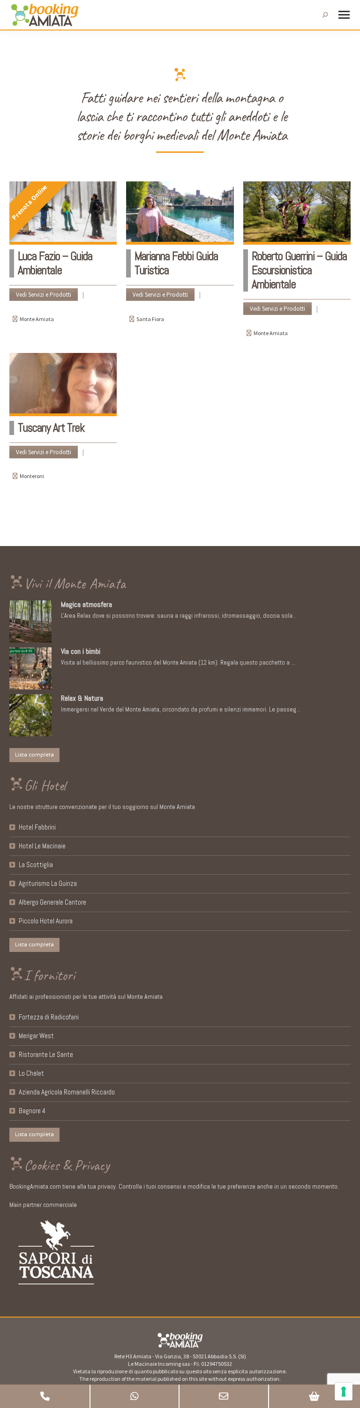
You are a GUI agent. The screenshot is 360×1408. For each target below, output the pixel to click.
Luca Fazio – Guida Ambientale (55, 263)
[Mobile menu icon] (344, 14)
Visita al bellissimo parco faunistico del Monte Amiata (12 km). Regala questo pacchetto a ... (178, 663)
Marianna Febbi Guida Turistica (176, 263)
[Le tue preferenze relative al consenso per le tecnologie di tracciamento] (343, 1392)
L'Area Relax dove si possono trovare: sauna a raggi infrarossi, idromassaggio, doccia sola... (179, 616)
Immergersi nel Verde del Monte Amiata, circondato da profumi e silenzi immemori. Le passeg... (180, 709)
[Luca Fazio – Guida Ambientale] (63, 213)
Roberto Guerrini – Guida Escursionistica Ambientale (299, 270)
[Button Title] (45, 1396)
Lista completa (34, 755)
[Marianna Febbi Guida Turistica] (179, 213)
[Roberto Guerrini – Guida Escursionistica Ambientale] (297, 213)
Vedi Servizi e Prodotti (43, 295)
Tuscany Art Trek (51, 427)
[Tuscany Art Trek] (63, 384)
